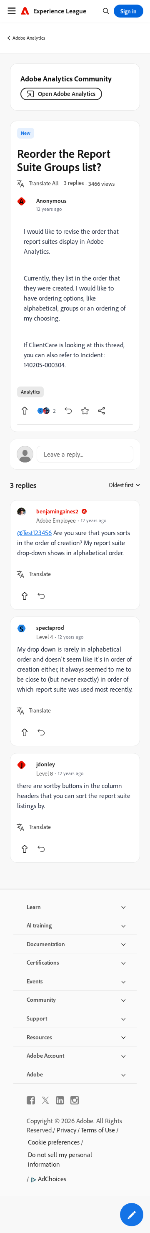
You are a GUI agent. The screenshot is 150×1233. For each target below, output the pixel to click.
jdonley (45, 764)
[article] (75, 555)
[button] (44, 183)
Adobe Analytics (28, 38)
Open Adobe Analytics (66, 94)
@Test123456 (34, 532)
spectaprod (50, 627)
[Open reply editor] (75, 454)
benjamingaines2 (57, 511)
